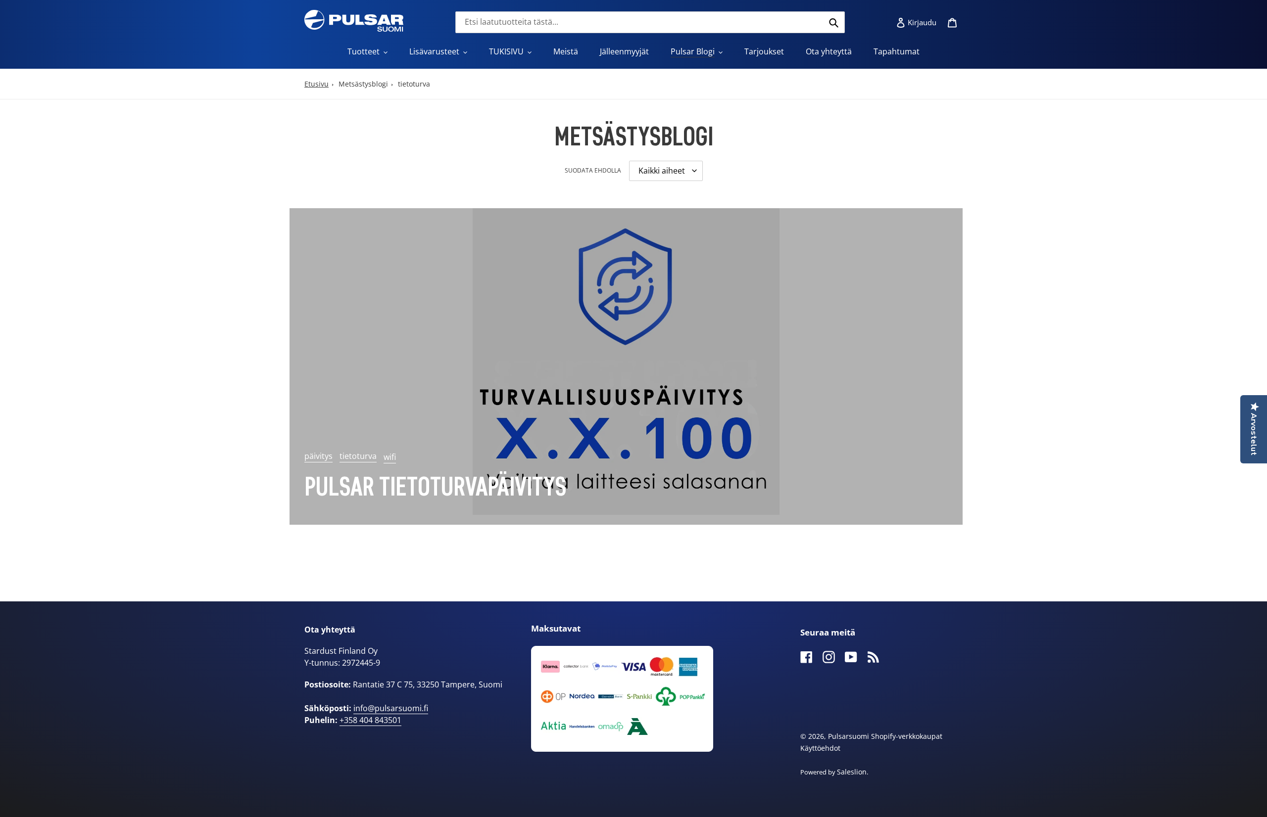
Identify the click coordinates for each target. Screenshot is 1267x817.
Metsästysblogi (363, 84)
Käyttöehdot (820, 748)
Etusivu (316, 84)
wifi (390, 457)
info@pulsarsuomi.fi (390, 708)
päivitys (318, 456)
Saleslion (852, 771)
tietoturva (414, 84)
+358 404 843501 (370, 720)
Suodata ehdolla (593, 170)
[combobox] (650, 22)
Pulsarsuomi (848, 736)
